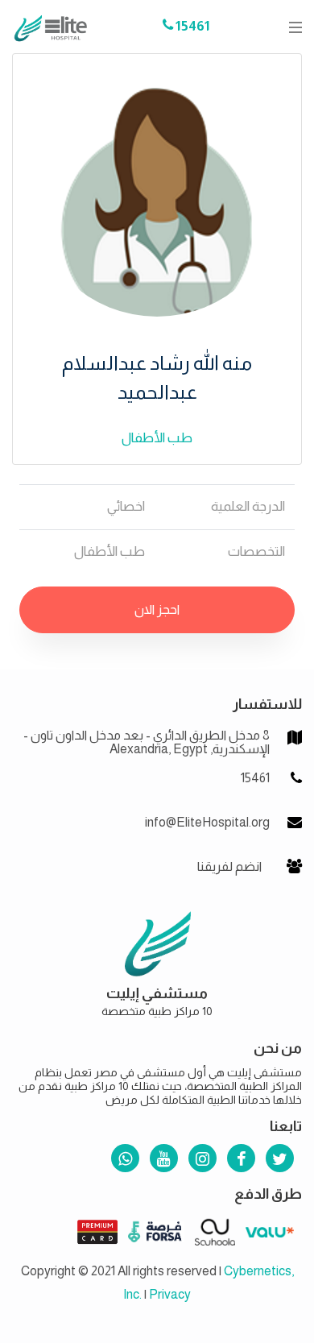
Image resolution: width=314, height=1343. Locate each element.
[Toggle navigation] (290, 27)
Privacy (170, 1294)
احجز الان (157, 609)
